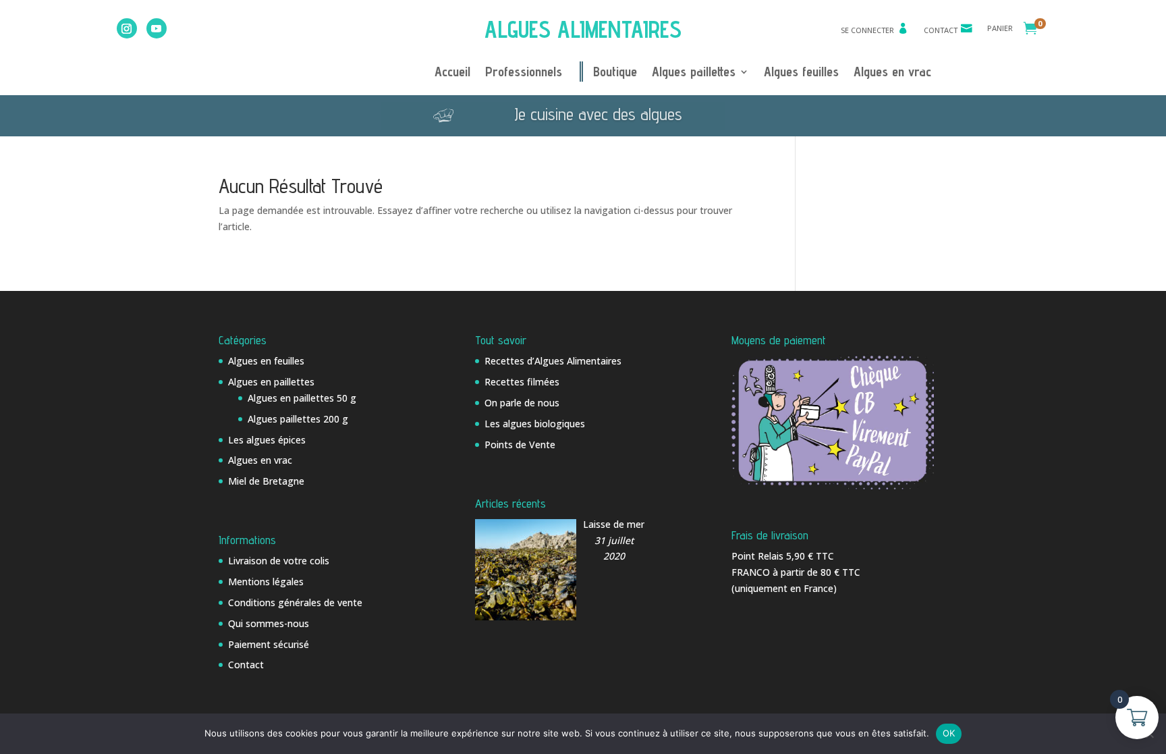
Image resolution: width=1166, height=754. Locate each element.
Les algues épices (267, 439)
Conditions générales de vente (295, 602)
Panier (1000, 28)
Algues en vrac (892, 73)
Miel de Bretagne (266, 481)
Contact (940, 30)
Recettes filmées (521, 381)
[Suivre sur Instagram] (127, 28)
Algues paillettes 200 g (298, 418)
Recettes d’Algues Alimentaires (552, 360)
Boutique (615, 73)
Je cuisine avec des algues (598, 113)
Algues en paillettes (271, 381)
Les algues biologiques (534, 423)
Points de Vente (519, 444)
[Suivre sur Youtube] (156, 28)
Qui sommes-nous (268, 623)
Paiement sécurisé (268, 644)
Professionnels (523, 73)
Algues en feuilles (266, 360)
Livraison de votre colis (278, 560)
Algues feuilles (801, 73)
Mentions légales (266, 581)
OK (949, 733)
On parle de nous (521, 402)
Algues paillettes (693, 73)
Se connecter (867, 30)
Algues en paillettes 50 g (302, 398)
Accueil (452, 73)
